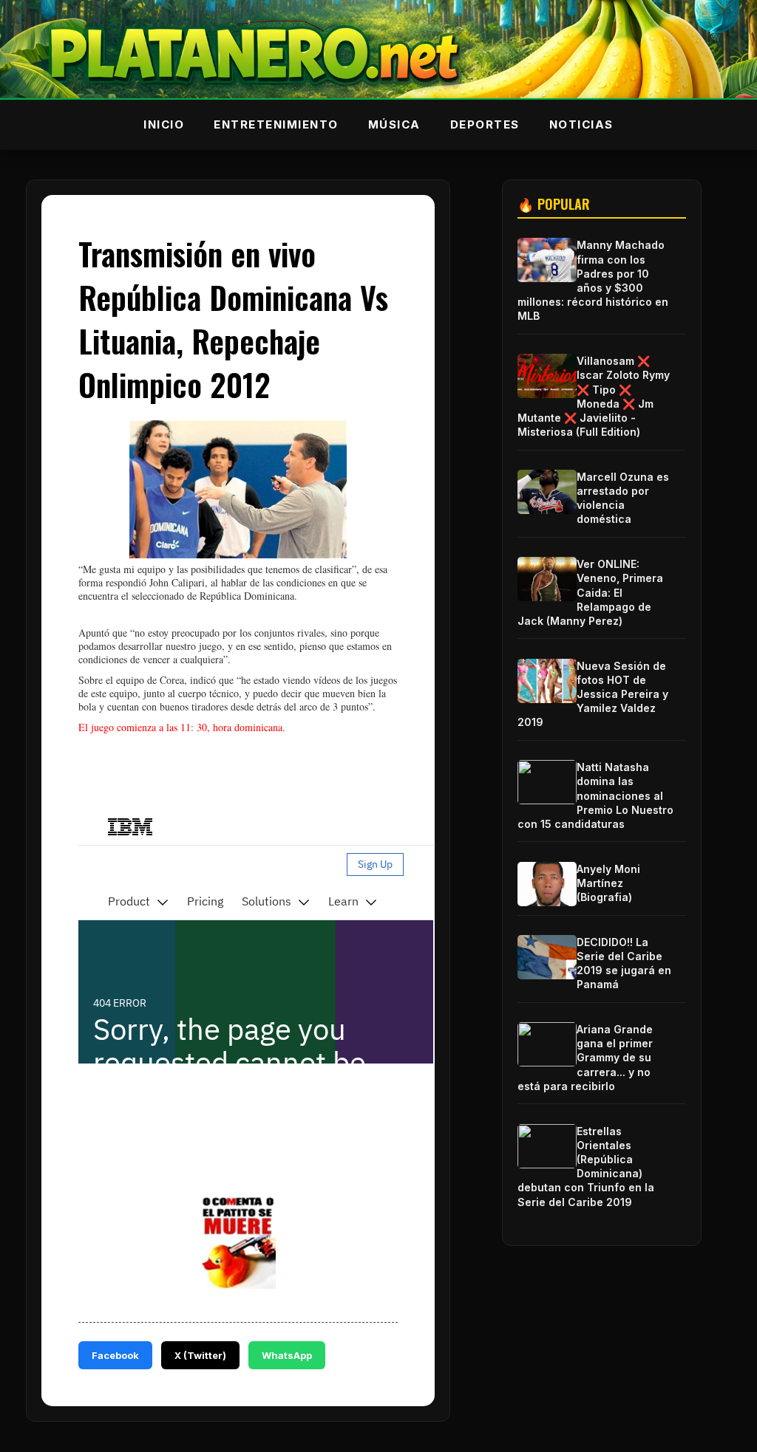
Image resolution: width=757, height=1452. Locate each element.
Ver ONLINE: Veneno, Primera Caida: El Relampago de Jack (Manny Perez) (590, 592)
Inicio (163, 124)
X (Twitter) (200, 1355)
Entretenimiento (276, 124)
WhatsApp (287, 1355)
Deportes (485, 124)
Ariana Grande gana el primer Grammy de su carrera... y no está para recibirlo (585, 1057)
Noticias (581, 124)
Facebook (115, 1355)
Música (394, 124)
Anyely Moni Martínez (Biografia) (608, 883)
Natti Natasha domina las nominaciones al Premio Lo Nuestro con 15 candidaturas (595, 795)
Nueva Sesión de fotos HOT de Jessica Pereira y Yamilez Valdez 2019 (592, 694)
